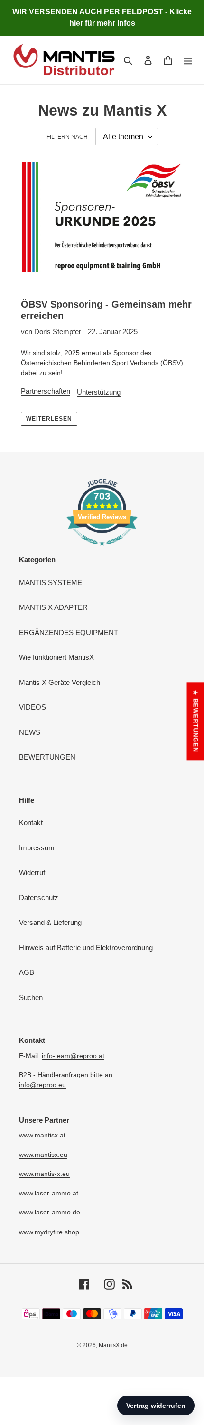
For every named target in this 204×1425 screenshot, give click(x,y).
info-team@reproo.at (73, 1055)
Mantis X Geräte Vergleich (59, 682)
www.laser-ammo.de (49, 1212)
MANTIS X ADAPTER (53, 607)
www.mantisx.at (42, 1135)
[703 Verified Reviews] (102, 550)
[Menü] (188, 60)
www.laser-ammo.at (48, 1193)
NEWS (29, 732)
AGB (26, 972)
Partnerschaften (45, 391)
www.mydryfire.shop (49, 1232)
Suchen (31, 997)
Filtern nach (67, 137)
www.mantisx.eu (43, 1154)
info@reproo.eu (42, 1084)
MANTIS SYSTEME (50, 582)
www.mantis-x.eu (44, 1173)
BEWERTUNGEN (47, 757)
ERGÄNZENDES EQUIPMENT (68, 632)
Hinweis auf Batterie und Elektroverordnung (86, 948)
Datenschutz (38, 898)
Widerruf (32, 872)
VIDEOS (32, 707)
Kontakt (31, 822)
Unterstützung (99, 392)
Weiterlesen (49, 418)
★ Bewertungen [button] (195, 721)
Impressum (37, 848)
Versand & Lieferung (50, 922)
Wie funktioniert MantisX (56, 657)
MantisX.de (113, 1345)
